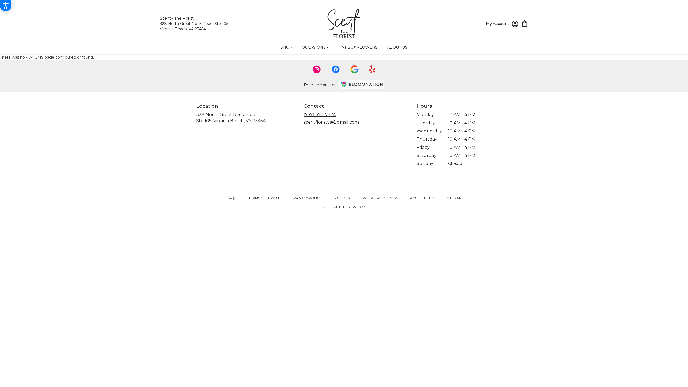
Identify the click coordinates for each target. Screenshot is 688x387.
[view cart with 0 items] (524, 23)
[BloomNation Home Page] (361, 84)
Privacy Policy (307, 198)
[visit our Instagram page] (316, 69)
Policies (342, 198)
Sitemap (454, 198)
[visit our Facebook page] (335, 69)
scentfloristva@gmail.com (331, 122)
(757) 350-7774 (320, 114)
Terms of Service (264, 198)
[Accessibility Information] (5, 5)
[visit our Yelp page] (372, 69)
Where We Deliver (380, 198)
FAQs (231, 198)
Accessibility (422, 198)
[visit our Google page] (354, 69)
